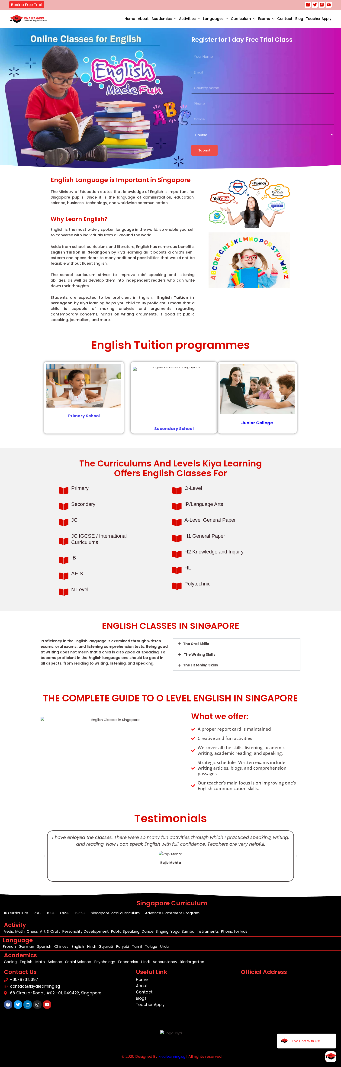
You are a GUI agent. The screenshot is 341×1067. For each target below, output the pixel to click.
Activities (187, 18)
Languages (213, 18)
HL (187, 568)
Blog (299, 18)
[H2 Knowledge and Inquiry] (177, 554)
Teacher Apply (318, 18)
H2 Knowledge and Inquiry (214, 552)
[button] (26, 4)
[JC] (64, 522)
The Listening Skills (200, 665)
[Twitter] (315, 5)
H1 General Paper (204, 536)
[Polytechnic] (177, 586)
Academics (161, 18)
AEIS (77, 573)
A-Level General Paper (210, 520)
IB (73, 558)
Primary (80, 488)
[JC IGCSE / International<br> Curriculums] (64, 541)
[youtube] (329, 5)
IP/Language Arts (203, 504)
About (143, 18)
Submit (204, 150)
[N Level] (64, 592)
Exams (264, 18)
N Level (79, 589)
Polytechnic (197, 584)
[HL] (177, 570)
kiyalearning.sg (171, 1056)
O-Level (193, 488)
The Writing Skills (199, 654)
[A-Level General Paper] (177, 522)
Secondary (83, 504)
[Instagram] (322, 5)
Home (130, 18)
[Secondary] (64, 506)
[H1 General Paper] (177, 538)
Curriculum (241, 18)
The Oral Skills (196, 643)
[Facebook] (308, 5)
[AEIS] (64, 576)
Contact (285, 18)
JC (74, 520)
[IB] (64, 560)
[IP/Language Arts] (177, 506)
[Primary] (64, 491)
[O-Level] (177, 491)
